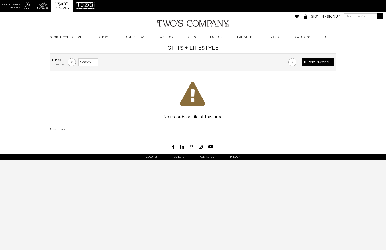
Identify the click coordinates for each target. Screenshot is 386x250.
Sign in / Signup (325, 17)
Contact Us (207, 157)
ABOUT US (151, 157)
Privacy (235, 157)
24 (62, 129)
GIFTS (192, 37)
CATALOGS (302, 37)
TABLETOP (165, 37)
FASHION (216, 37)
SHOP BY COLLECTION (65, 37)
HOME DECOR (134, 37)
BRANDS (274, 37)
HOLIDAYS (102, 37)
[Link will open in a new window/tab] (174, 146)
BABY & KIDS (245, 37)
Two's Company (193, 23)
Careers (179, 157)
